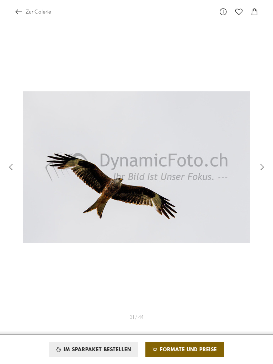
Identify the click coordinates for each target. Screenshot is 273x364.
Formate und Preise (187, 349)
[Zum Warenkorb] (254, 12)
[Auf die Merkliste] (239, 12)
